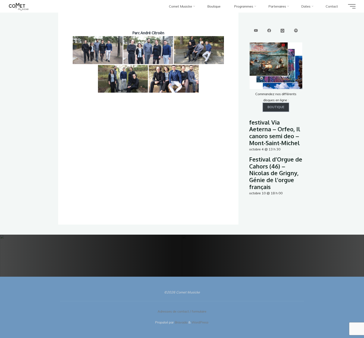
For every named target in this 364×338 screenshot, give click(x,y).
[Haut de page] (347, 321)
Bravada (180, 322)
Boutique (276, 107)
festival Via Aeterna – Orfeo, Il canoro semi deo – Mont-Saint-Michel (274, 132)
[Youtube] (256, 31)
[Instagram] (282, 31)
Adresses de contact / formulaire (182, 311)
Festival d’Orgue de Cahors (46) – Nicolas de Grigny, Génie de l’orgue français (275, 173)
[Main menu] (352, 6)
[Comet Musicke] (18, 6)
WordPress (200, 322)
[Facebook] (269, 31)
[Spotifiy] (296, 31)
